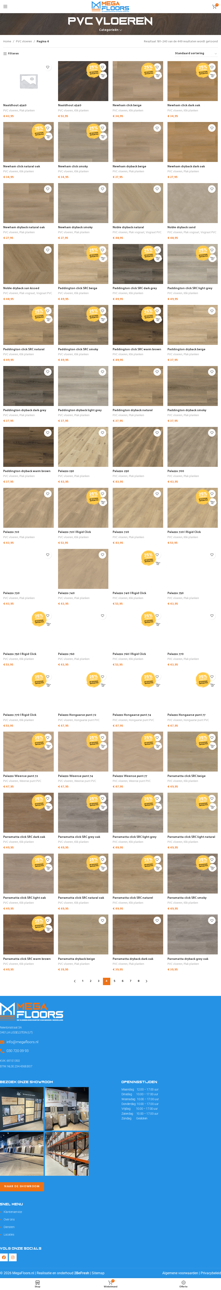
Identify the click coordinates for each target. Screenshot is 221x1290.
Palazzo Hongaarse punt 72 (77, 714)
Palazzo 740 (66, 593)
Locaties (9, 1234)
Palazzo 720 (121, 531)
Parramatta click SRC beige (186, 775)
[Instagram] (13, 1257)
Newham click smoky (73, 166)
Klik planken (81, 111)
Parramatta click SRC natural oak (81, 897)
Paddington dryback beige (186, 349)
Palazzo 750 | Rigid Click (19, 653)
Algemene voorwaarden (180, 1273)
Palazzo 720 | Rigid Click (184, 531)
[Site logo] (110, 6)
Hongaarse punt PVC (86, 720)
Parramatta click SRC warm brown (27, 958)
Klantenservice (13, 1212)
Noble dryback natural (128, 227)
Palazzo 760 (66, 653)
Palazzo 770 (175, 653)
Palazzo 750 (175, 593)
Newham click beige (127, 105)
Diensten (9, 1227)
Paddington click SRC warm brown (137, 349)
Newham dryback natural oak (24, 227)
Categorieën (108, 30)
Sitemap (98, 1273)
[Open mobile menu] (5, 6)
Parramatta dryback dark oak (133, 958)
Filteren (13, 54)
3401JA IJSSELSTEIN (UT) (16, 1032)
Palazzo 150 (66, 471)
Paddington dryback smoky (186, 410)
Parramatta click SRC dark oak (24, 836)
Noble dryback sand (181, 227)
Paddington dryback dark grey (24, 410)
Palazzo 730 (11, 593)
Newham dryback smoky (75, 227)
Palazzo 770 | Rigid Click (19, 714)
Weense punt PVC (30, 781)
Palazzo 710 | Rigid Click (74, 531)
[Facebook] (4, 1257)
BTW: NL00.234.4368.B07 (16, 1066)
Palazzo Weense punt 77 (130, 775)
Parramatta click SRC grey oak (79, 836)
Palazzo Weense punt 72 (20, 775)
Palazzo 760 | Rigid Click (129, 653)
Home (7, 41)
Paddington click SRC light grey (189, 288)
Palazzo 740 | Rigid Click (129, 593)
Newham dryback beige (129, 166)
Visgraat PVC (153, 233)
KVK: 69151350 (10, 1060)
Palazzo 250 (121, 471)
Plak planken (27, 111)
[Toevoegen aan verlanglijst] (48, 67)
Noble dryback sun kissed (21, 288)
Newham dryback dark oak (186, 166)
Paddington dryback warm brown (27, 471)
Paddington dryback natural (133, 410)
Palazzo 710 (11, 531)
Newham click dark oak (183, 105)
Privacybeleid (211, 1273)
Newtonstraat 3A (11, 1027)
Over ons (9, 1219)
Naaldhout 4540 (15, 105)
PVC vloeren (24, 41)
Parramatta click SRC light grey (134, 836)
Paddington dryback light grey (80, 410)
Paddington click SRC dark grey (135, 288)
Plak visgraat (136, 233)
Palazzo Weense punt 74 (75, 775)
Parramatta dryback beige (76, 958)
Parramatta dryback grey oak (187, 958)
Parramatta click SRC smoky (187, 897)
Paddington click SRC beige (77, 288)
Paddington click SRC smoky (78, 349)
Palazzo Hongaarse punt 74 (132, 714)
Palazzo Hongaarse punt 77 (186, 714)
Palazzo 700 (175, 471)
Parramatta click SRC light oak (24, 897)
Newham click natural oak (21, 166)
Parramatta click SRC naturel (133, 897)
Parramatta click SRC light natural (191, 836)
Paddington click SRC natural (23, 349)
